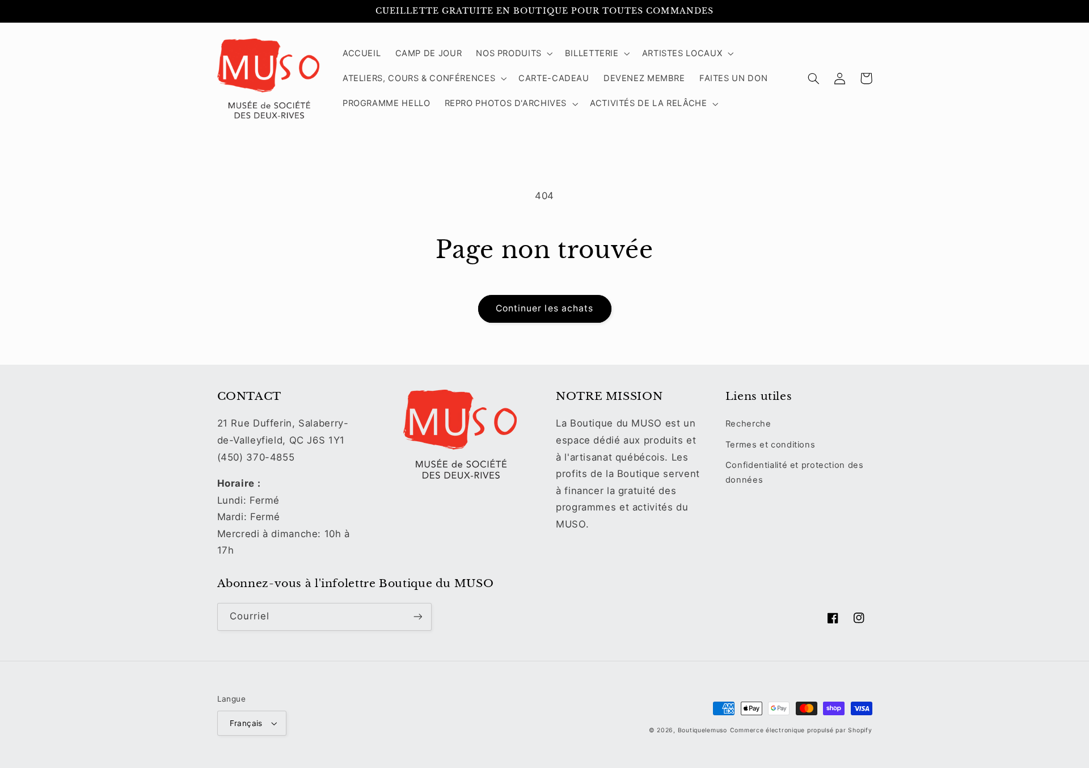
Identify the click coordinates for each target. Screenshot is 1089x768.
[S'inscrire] (417, 617)
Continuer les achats (544, 308)
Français (246, 723)
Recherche (748, 424)
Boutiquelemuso (702, 730)
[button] (513, 53)
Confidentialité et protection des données (794, 472)
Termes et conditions (770, 445)
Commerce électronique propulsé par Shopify (801, 730)
